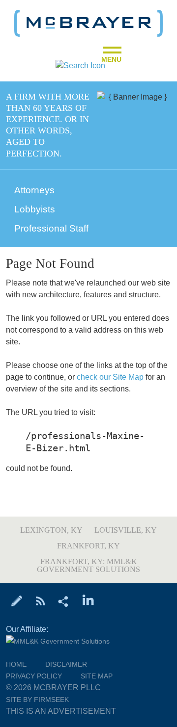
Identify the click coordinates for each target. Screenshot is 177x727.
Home (16, 664)
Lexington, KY (51, 530)
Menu (111, 56)
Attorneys (34, 190)
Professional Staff (51, 228)
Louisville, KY (125, 530)
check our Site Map (110, 377)
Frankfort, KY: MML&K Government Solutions (88, 565)
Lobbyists (34, 209)
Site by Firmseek (37, 699)
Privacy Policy (34, 676)
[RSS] (40, 600)
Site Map (97, 676)
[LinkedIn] (88, 600)
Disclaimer (66, 664)
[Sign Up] (17, 600)
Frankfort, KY (88, 546)
